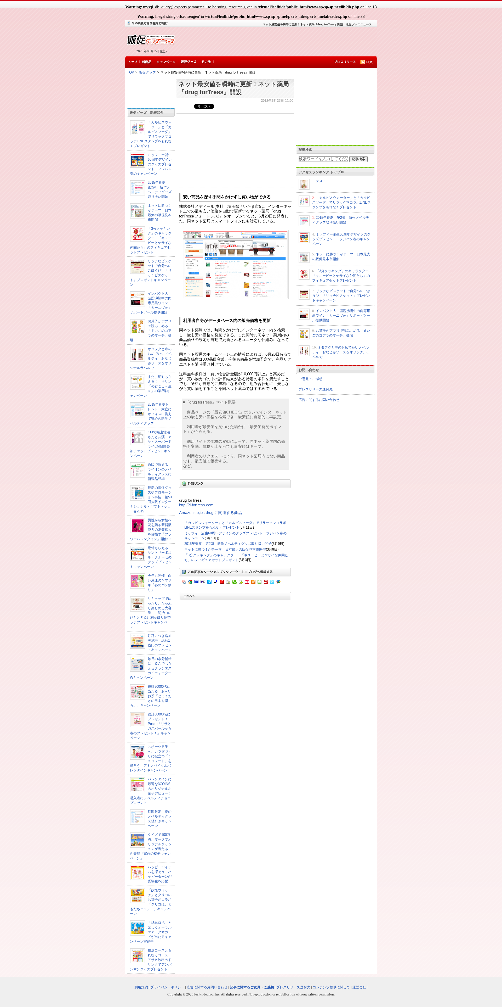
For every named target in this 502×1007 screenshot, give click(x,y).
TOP (130, 72)
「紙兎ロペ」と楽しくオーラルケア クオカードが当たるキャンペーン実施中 (151, 932)
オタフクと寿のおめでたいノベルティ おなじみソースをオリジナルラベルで (151, 358)
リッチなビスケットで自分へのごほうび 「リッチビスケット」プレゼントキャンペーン (341, 295)
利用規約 (141, 987)
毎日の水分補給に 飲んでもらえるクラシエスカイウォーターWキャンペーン (151, 668)
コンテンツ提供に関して (331, 987)
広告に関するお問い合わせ (319, 400)
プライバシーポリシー (167, 987)
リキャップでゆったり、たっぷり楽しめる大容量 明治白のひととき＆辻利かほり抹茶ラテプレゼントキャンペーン (151, 613)
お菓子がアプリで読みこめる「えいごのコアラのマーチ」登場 (151, 330)
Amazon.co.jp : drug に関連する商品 (210, 513)
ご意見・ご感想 (310, 379)
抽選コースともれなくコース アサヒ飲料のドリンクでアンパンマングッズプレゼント (151, 959)
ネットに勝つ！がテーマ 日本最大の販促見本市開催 (225, 549)
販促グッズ (147, 72)
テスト (321, 181)
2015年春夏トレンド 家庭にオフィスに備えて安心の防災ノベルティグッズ (151, 413)
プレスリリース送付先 (316, 389)
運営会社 (359, 987)
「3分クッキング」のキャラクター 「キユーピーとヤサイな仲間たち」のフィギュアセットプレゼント (342, 275)
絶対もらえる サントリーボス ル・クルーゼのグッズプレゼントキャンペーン (152, 557)
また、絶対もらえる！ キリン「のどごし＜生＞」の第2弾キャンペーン (151, 386)
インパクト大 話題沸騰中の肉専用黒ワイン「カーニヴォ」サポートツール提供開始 (151, 303)
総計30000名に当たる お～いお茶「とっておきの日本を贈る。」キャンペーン (151, 696)
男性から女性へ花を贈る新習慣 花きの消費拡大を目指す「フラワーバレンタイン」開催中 (152, 529)
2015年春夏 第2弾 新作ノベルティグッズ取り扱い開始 (228, 544)
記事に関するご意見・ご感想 (252, 987)
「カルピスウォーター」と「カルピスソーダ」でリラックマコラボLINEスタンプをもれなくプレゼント (341, 202)
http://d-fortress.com (196, 505)
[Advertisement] (274, 41)
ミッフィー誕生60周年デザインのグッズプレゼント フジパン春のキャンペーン (151, 164)
